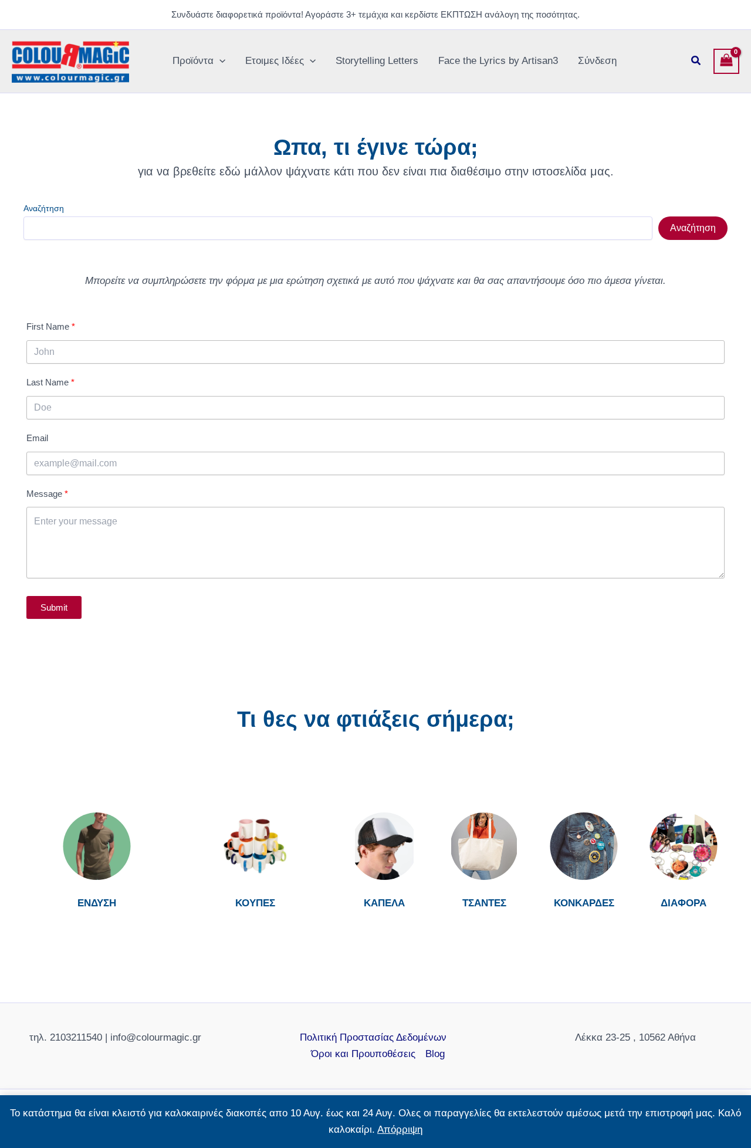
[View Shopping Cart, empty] (726, 61)
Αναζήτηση (43, 208)
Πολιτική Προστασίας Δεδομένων (373, 1037)
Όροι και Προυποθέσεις (363, 1053)
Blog (435, 1053)
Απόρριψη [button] (399, 1129)
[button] (219, 61)
